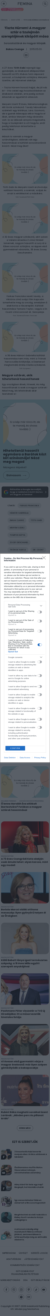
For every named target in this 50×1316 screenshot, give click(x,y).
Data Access (25, 757)
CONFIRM (15, 748)
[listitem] (25, 606)
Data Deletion (10, 757)
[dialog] (25, 658)
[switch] (40, 612)
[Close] (44, 558)
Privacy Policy (40, 757)
